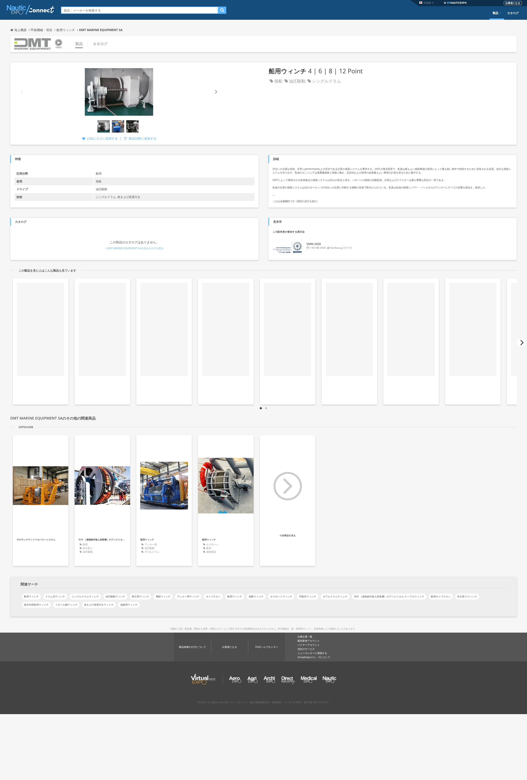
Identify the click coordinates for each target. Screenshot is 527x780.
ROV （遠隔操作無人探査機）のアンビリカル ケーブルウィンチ (389, 596)
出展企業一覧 (304, 636)
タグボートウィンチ (281, 596)
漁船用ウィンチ (129, 604)
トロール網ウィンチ (66, 604)
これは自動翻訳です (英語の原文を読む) (295, 201)
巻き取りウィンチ (467, 596)
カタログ (513, 13)
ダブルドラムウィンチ (335, 596)
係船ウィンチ (256, 596)
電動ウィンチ (163, 596)
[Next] (216, 92)
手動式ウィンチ (307, 596)
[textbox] (139, 10)
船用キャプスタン (441, 596)
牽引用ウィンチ (140, 596)
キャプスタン (213, 596)
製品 (495, 13)
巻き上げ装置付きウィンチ (99, 604)
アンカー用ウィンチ (188, 596)
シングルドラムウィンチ (85, 596)
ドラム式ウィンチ (55, 596)
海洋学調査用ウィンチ (36, 604)
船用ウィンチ (31, 596)
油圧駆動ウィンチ (115, 596)
